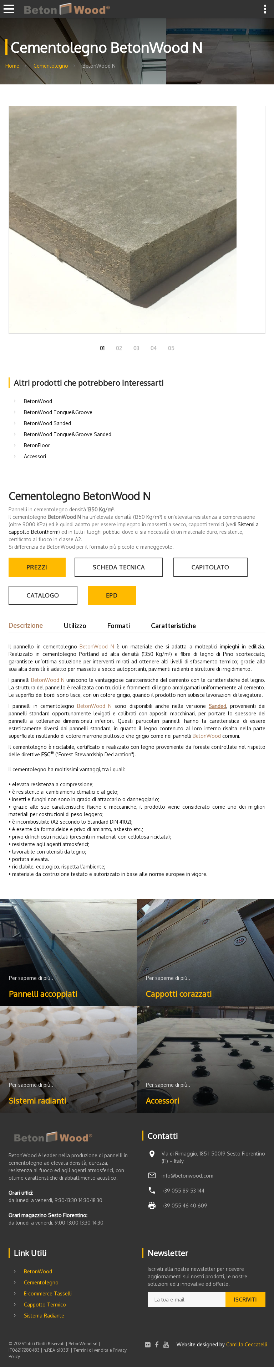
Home (12, 66)
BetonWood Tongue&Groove (58, 412)
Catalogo (43, 595)
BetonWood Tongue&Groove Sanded (67, 434)
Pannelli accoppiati (43, 993)
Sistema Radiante (44, 1316)
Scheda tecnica (119, 567)
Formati (118, 626)
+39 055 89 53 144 (183, 1191)
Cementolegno (51, 66)
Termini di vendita (90, 1350)
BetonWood (38, 401)
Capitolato (210, 567)
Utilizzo (75, 626)
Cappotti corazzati (179, 993)
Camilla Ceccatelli (246, 1344)
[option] (137, 219)
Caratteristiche (173, 626)
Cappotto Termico (45, 1304)
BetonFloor (37, 445)
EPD (112, 595)
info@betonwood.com (187, 1176)
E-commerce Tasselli (48, 1293)
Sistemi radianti (37, 1100)
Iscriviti (245, 1299)
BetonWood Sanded (47, 423)
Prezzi (37, 567)
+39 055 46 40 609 (184, 1205)
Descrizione (26, 625)
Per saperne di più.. (31, 978)
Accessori (35, 456)
